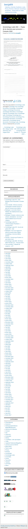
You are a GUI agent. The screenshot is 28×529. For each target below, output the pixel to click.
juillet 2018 (8, 385)
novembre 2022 (9, 306)
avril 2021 (7, 329)
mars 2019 (8, 372)
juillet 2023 (8, 293)
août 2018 (7, 384)
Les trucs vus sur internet (11, 444)
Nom (4, 164)
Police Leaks (8, 448)
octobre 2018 (8, 380)
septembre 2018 (9, 382)
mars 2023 (8, 299)
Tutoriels (7, 462)
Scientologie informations (9, 111)
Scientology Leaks (20, 104)
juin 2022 (7, 313)
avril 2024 (7, 281)
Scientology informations (9, 118)
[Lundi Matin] (7, 477)
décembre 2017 (9, 397)
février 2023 (8, 301)
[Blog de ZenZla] (12, 484)
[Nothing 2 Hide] (5, 507)
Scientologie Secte (13, 113)
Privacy (7, 450)
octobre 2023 (8, 291)
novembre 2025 (9, 262)
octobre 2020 (8, 339)
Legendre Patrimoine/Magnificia (13, 443)
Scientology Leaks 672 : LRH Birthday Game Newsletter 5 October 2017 (14, 201)
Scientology (9, 115)
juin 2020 (7, 346)
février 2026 (8, 260)
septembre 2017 (9, 403)
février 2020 (8, 353)
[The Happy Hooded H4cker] (8, 496)
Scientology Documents (9, 117)
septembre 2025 (9, 265)
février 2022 (8, 318)
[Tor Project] (5, 496)
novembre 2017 (9, 399)
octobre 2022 (8, 308)
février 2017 (8, 415)
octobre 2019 (8, 360)
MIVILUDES (8, 446)
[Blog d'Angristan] (7, 484)
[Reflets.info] (13, 480)
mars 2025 (8, 275)
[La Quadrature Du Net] (11, 501)
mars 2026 (8, 258)
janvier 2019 (8, 375)
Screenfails (8, 456)
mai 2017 (7, 409)
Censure (7, 431)
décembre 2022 (9, 305)
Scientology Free (20, 117)
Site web (5, 175)
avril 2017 (7, 411)
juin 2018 (7, 387)
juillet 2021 (8, 325)
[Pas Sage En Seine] (5, 501)
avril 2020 (7, 349)
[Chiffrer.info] (8, 501)
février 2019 (8, 373)
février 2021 (8, 332)
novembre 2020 (9, 337)
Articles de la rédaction (11, 429)
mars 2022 (8, 317)
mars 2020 (8, 351)
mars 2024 (8, 282)
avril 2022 (7, 315)
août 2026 (7, 253)
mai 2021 (7, 327)
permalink (17, 123)
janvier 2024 (8, 286)
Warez (7, 465)
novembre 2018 (9, 379)
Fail (6, 432)
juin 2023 (7, 294)
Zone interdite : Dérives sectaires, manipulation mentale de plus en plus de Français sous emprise (13, 206)
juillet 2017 (8, 406)
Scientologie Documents (13, 110)
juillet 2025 (8, 269)
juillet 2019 (8, 365)
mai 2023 (7, 296)
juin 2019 (7, 367)
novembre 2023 (9, 289)
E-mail (5, 170)
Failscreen (8, 434)
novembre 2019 (9, 358)
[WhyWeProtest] (10, 490)
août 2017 (7, 404)
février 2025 (8, 277)
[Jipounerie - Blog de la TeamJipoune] (13, 477)
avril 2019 (7, 370)
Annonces (7, 424)
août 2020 (7, 342)
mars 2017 (8, 413)
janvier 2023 (8, 303)
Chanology (11, 106)
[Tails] (6, 490)
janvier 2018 (8, 396)
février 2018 (8, 394)
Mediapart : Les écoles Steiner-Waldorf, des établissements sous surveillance (13, 211)
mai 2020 (7, 348)
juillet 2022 (8, 312)
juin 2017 (7, 408)
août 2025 (7, 267)
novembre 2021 (9, 324)
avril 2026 (7, 257)
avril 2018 (7, 391)
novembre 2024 (9, 279)
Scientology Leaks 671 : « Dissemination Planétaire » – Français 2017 (13, 223)
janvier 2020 (8, 354)
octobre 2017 (8, 401)
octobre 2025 (8, 263)
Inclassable (8, 436)
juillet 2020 (8, 344)
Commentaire (6, 147)
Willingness (23, 525)
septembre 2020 (9, 341)
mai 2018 (7, 389)
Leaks (6, 441)
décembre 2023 (9, 287)
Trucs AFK (8, 460)
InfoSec (7, 437)
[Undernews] (7, 480)
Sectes (7, 458)
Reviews (7, 451)
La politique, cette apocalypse (12, 439)
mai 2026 (7, 255)
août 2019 (7, 363)
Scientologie (12, 108)
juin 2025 (7, 270)
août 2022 (7, 310)
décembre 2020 (9, 336)
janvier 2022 (8, 320)
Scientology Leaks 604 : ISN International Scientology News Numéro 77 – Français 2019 (20, 131)
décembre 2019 (9, 356)
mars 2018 (8, 392)
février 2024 (8, 284)
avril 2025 (7, 274)
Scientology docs (16, 115)
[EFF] (13, 490)
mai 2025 (7, 272)
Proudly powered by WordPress (8, 525)
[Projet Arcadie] (13, 496)
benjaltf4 (8, 4)
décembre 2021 (9, 322)
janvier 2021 (8, 334)
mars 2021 (8, 330)
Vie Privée (8, 463)
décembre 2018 (9, 377)
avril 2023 (7, 298)
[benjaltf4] (14, 20)
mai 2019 (7, 368)
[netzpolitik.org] (11, 473)
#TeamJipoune (9, 422)
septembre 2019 (9, 361)
